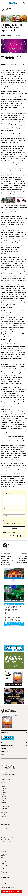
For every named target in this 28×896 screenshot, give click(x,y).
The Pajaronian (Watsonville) (8, 841)
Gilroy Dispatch (4, 826)
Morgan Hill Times (5, 836)
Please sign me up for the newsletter (11, 523)
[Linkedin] (12, 57)
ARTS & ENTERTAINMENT (7, 745)
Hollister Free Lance (5, 830)
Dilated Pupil (4, 808)
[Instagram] (5, 772)
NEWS (2, 742)
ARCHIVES (16, 716)
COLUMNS (3, 748)
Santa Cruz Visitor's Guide (4, 819)
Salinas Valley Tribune (6, 839)
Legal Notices (4, 861)
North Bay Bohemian (3, 797)
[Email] (17, 57)
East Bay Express (3, 785)
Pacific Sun (3, 800)
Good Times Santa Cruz (4, 789)
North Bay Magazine (3, 815)
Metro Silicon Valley (4, 793)
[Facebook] (6, 57)
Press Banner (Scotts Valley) (7, 838)
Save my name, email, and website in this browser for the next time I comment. (14, 520)
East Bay (3, 810)
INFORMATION (4, 732)
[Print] (20, 57)
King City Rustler (5, 832)
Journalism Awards (5, 881)
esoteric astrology (13, 532)
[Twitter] (9, 57)
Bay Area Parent (5, 806)
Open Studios (4, 812)
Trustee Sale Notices (4, 873)
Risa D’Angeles (7, 35)
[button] (24, 3)
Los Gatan (3, 834)
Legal (2, 857)
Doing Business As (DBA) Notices (4, 870)
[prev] (2, 10)
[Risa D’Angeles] (6, 546)
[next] (4, 10)
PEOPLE (3, 754)
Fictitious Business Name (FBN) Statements (4, 865)
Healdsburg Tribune (5, 828)
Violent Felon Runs (10, 10)
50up (2, 804)
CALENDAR (4, 757)
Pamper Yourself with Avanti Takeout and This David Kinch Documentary (7, 560)
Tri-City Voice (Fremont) (6, 843)
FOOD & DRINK (4, 751)
